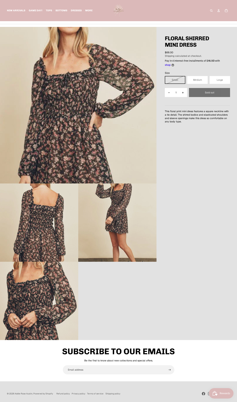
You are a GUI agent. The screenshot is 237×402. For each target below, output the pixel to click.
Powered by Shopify (43, 393)
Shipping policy (112, 393)
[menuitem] (88, 10)
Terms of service (95, 393)
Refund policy (63, 393)
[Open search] (211, 10)
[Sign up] (170, 370)
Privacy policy (78, 393)
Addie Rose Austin (23, 393)
